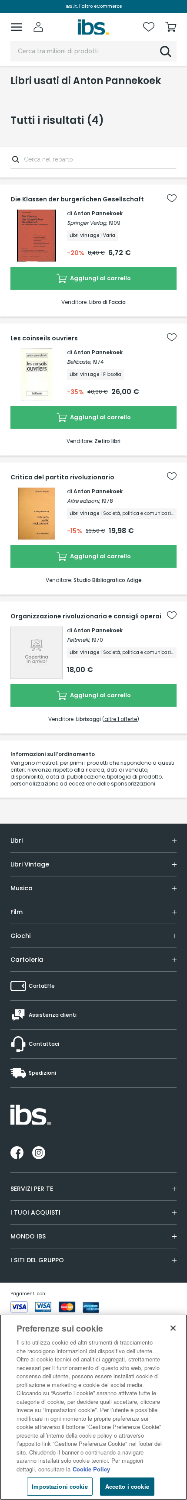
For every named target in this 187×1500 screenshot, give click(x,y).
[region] (93, 1407)
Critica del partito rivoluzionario (62, 477)
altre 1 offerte (120, 719)
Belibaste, (79, 361)
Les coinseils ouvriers (44, 338)
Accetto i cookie (127, 1486)
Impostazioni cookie (59, 1486)
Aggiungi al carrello (100, 278)
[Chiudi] (173, 1328)
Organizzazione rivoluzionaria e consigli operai (85, 616)
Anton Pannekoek (98, 213)
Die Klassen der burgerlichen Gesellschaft (77, 199)
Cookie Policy (91, 1469)
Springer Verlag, (87, 222)
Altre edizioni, (83, 500)
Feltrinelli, (78, 639)
